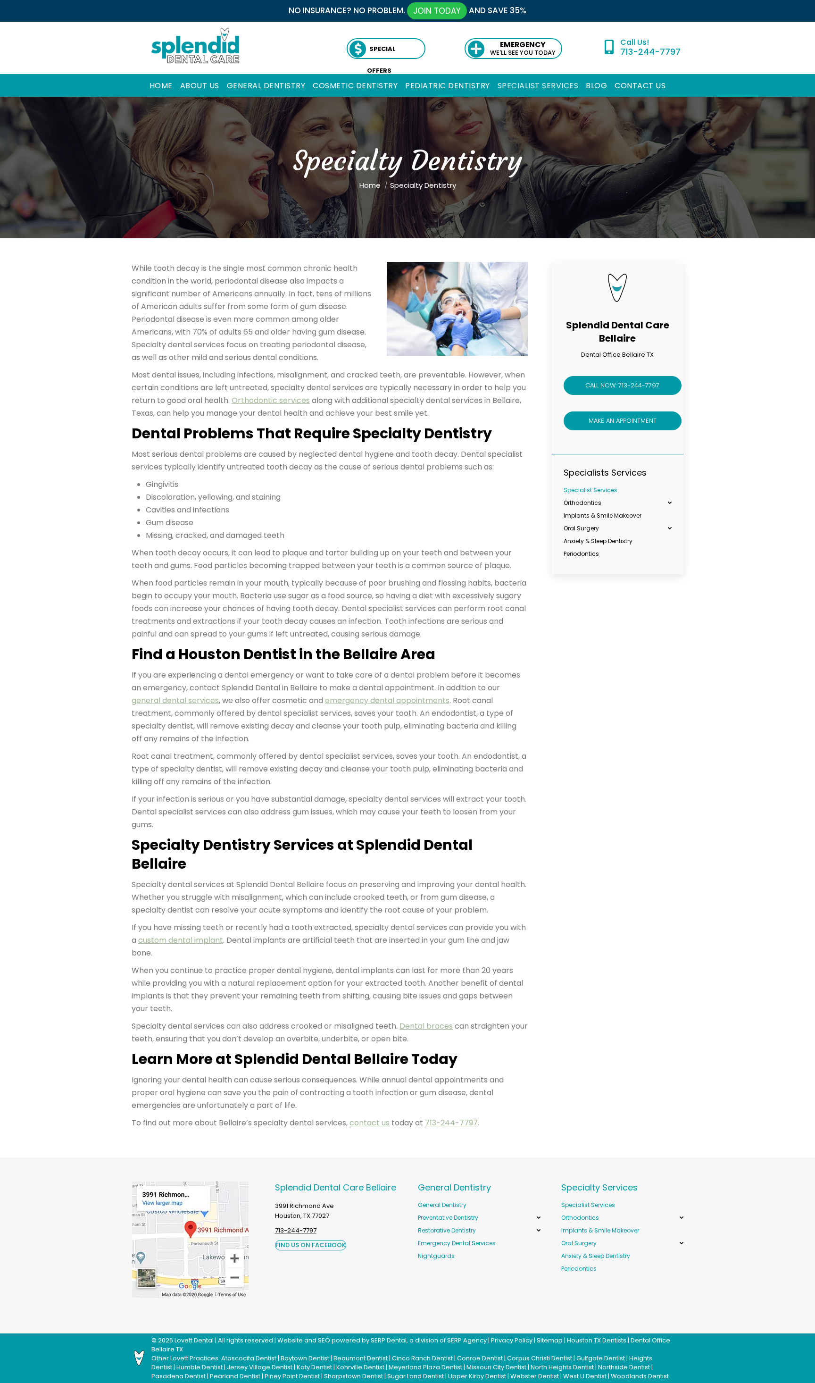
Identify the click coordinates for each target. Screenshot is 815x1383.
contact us (369, 1122)
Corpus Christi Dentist (539, 1358)
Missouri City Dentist (496, 1367)
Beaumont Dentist (360, 1358)
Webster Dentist (534, 1376)
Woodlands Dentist (640, 1376)
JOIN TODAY (437, 11)
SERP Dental (389, 1340)
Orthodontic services (271, 400)
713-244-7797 (650, 51)
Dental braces (426, 1026)
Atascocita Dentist (248, 1358)
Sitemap (550, 1340)
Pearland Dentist (235, 1376)
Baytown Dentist (305, 1358)
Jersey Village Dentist (259, 1367)
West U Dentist (585, 1376)
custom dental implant (180, 940)
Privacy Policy (511, 1340)
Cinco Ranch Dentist (422, 1358)
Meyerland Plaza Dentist (425, 1367)
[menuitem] (161, 86)
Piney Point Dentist (292, 1376)
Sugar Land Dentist (415, 1376)
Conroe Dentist (480, 1358)
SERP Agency (467, 1340)
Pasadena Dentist (178, 1376)
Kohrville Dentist (360, 1367)
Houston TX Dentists (596, 1340)
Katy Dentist (314, 1367)
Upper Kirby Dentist (477, 1376)
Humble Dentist (199, 1367)
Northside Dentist (624, 1367)
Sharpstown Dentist (353, 1376)
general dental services (175, 700)
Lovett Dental (194, 1340)
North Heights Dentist (562, 1367)
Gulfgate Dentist (600, 1358)
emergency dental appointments (387, 700)
